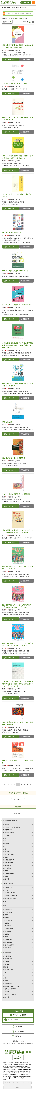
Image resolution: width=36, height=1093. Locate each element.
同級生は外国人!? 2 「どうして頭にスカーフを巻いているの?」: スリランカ (17, 606)
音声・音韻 (6, 964)
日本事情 (5, 876)
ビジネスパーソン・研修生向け (11, 827)
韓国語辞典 (6, 917)
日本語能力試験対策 (8, 860)
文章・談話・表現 (8, 970)
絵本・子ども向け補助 (9, 898)
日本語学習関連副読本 (9, 873)
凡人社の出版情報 (17, 1058)
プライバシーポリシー (10, 1044)
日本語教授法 (7, 956)
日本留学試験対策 (8, 862)
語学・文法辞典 (7, 942)
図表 (4, 901)
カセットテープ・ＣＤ (9, 893)
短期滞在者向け (7, 830)
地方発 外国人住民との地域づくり (15, 271)
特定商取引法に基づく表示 (25, 1044)
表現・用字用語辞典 (8, 945)
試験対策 (5, 980)
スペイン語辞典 (7, 920)
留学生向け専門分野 (8, 832)
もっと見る (17, 800)
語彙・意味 (6, 967)
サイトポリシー (23, 1041)
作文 (4, 846)
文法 (4, 838)
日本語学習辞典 (7, 909)
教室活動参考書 (7, 959)
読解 (4, 841)
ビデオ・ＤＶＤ (7, 887)
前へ (5, 784)
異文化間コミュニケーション (11, 986)
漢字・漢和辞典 (7, 939)
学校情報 (5, 871)
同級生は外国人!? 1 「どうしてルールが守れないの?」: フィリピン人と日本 (17, 644)
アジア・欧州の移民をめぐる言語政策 (16, 494)
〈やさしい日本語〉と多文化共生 (14, 83)
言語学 (5, 978)
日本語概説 (6, 961)
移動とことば (7, 422)
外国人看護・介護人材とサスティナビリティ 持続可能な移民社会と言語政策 (17, 531)
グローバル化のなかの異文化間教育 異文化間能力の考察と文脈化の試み (17, 157)
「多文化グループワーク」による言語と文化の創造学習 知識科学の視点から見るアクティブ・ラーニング (17, 683)
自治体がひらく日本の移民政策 (13, 458)
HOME (9, 1041)
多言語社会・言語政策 (9, 989)
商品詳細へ (27, 59)
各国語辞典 (6, 934)
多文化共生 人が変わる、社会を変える (17, 304)
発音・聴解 (6, 843)
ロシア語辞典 (7, 931)
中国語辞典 (6, 923)
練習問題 (5, 857)
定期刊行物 (6, 879)
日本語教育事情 (7, 983)
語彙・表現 (6, 851)
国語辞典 (5, 937)
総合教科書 (6, 824)
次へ (31, 784)
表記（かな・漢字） (8, 854)
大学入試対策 (7, 868)
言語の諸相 (6, 991)
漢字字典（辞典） (8, 912)
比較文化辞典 (7, 948)
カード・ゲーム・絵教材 (10, 895)
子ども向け (6, 835)
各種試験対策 (7, 865)
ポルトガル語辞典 (8, 928)
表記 (4, 975)
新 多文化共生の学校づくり (13, 232)
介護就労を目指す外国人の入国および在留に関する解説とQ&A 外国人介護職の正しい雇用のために (17, 345)
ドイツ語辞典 (7, 926)
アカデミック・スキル (9, 994)
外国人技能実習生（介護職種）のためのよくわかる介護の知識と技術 (17, 46)
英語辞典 (5, 915)
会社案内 (15, 1041)
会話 (4, 849)
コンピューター (7, 890)
